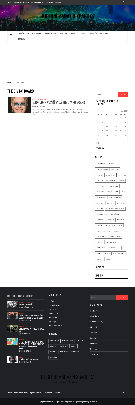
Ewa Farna (52, 309)
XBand (9, 2)
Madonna (100, 209)
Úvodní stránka (23, 33)
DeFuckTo (100, 181)
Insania (123, 192)
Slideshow (75, 352)
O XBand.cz (49, 2)
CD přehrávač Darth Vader (28, 359)
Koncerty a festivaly (21, 2)
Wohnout (100, 259)
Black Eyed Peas (102, 169)
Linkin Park (121, 203)
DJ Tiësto (52, 301)
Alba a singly (37, 33)
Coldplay (100, 175)
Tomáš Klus (112, 248)
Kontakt (58, 2)
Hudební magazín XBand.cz (67, 16)
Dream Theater (111, 181)
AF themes (93, 402)
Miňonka (36, 106)
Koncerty (73, 33)
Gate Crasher (113, 186)
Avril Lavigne (101, 164)
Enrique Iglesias (54, 305)
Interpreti (63, 33)
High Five (109, 192)
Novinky (83, 33)
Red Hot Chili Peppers (104, 231)
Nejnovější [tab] (20, 296)
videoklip (106, 253)
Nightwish (100, 220)
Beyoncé (111, 164)
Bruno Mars (115, 169)
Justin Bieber (101, 197)
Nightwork (110, 220)
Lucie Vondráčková (55, 326)
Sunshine (100, 242)
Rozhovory (104, 33)
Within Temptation (119, 253)
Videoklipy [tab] (29, 296)
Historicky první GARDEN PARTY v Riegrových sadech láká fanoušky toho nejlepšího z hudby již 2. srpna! (31, 345)
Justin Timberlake (115, 197)
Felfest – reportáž (25, 304)
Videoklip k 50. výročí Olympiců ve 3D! (31, 330)
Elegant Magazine (80, 402)
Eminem (121, 181)
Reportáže (93, 33)
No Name (99, 225)
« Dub (97, 143)
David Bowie (122, 175)
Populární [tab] (11, 296)
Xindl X (108, 259)
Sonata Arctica (115, 237)
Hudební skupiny (51, 33)
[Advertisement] (67, 59)
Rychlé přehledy (37, 2)
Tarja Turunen (111, 242)
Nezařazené (64, 346)
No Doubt (120, 220)
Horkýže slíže (53, 313)
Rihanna (117, 231)
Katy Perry (100, 203)
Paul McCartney (110, 225)
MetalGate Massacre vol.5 (115, 209)
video (98, 253)
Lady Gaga (110, 203)
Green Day (100, 192)
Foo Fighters (101, 186)
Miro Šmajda (115, 214)
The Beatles (101, 248)
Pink (120, 225)
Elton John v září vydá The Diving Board (58, 102)
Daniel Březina (25, 307)
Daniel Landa (110, 175)
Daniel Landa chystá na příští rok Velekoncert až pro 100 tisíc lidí (31, 316)
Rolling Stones (102, 237)
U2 (119, 248)
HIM (116, 192)
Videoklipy (21, 39)
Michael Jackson (102, 214)
